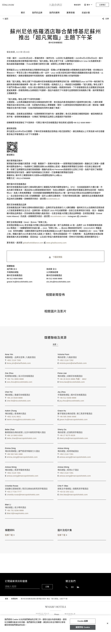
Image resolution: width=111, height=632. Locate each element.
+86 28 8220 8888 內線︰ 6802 (72, 379)
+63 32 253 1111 (66, 492)
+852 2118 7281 (66, 454)
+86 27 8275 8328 (67, 435)
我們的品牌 (37, 12)
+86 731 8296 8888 (15, 510)
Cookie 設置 (83, 621)
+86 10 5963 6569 (15, 435)
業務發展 (71, 12)
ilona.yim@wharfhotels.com (19, 363)
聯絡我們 (77, 5)
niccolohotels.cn (53, 199)
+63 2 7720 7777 (14, 492)
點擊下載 (9, 535)
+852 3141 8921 (14, 417)
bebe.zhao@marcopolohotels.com (21, 438)
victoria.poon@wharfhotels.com (73, 363)
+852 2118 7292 (66, 360)
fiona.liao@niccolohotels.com (72, 382)
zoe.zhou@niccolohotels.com (19, 382)
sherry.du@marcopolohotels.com (73, 438)
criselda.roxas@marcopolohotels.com (23, 495)
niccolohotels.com (58, 216)
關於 (23, 12)
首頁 (6, 599)
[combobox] (55, 344)
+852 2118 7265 (14, 360)
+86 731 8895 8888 (15, 379)
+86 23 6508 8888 (15, 398)
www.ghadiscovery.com (56, 243)
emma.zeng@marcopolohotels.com (22, 457)
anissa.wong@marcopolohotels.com (75, 457)
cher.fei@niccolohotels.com (19, 401)
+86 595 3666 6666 (67, 417)
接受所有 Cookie (83, 627)
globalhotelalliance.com (33, 243)
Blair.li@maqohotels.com (17, 513)
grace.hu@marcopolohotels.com (73, 419)
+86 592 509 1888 (15, 454)
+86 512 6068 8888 (67, 398)
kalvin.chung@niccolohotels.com (21, 419)
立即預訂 (102, 5)
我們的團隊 (54, 12)
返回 (6, 19)
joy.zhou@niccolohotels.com (71, 401)
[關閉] (107, 623)
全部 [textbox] (54, 344)
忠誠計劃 (86, 12)
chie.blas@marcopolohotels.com (73, 495)
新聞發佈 (14, 599)
